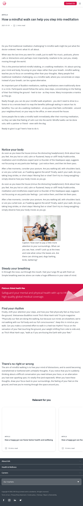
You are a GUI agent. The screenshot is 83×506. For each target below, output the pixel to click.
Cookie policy (32, 495)
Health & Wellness (9, 467)
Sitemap (39, 495)
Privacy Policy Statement (18, 495)
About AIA (6, 461)
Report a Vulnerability (50, 495)
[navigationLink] (4, 3)
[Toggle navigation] (79, 3)
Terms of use (6, 495)
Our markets (9, 482)
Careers (5, 473)
